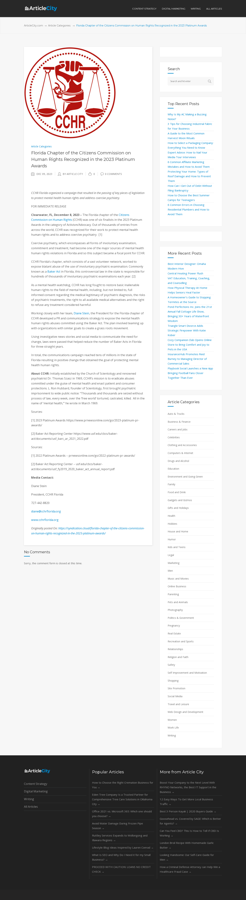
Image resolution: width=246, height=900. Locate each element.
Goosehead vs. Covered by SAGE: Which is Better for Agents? (190, 821)
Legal (171, 555)
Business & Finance (179, 421)
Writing (172, 735)
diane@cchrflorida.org (46, 511)
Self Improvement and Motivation (187, 672)
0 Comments (113, 174)
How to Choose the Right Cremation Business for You (122, 785)
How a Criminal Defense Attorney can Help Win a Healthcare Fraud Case (190, 869)
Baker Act (53, 271)
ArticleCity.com (33, 25)
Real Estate (174, 633)
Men (170, 570)
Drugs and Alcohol (178, 461)
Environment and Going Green (185, 476)
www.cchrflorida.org (45, 520)
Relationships (175, 649)
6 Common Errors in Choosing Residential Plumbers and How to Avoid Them (188, 209)
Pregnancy (174, 625)
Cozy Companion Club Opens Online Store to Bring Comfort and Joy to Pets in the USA (190, 344)
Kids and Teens (176, 547)
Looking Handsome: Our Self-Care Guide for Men (187, 857)
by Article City (73, 174)
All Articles (31, 807)
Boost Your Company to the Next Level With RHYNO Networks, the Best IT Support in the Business (188, 787)
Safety (171, 664)
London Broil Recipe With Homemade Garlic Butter (187, 845)
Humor (172, 539)
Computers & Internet (180, 453)
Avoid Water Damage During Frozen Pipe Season (117, 826)
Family (171, 484)
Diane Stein (81, 313)
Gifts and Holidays (178, 508)
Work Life (173, 727)
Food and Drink (177, 492)
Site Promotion (176, 688)
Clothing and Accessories (182, 445)
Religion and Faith (178, 657)
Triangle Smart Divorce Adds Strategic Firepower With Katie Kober (187, 330)
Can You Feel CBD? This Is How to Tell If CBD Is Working (189, 833)
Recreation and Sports (181, 641)
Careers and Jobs (177, 429)
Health (171, 515)
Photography (175, 610)
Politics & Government (181, 617)
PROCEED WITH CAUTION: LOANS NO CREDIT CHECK (121, 869)
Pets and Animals (178, 602)
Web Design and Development (185, 712)
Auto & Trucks (176, 413)
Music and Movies (178, 578)
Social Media (175, 696)
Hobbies (172, 523)
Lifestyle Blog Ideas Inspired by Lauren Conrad (123, 847)
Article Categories (59, 25)
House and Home (178, 531)
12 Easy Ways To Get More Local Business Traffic (186, 801)
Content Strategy (35, 784)
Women (172, 720)
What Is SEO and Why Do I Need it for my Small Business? (121, 857)
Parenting (173, 594)
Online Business (177, 586)
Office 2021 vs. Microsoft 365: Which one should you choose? (122, 813)
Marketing (173, 563)
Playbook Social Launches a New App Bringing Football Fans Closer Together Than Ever (190, 373)
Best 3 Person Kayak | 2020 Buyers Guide (188, 811)
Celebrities (174, 437)
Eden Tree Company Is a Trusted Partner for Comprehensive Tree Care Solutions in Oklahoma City (122, 799)
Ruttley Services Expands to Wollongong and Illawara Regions (119, 838)
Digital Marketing (36, 791)
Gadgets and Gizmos (180, 500)
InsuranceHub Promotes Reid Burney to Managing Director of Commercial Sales (187, 358)
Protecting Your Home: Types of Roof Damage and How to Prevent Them (189, 176)
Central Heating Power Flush (185, 273)
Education (173, 468)
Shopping (173, 680)
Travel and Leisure (178, 704)
